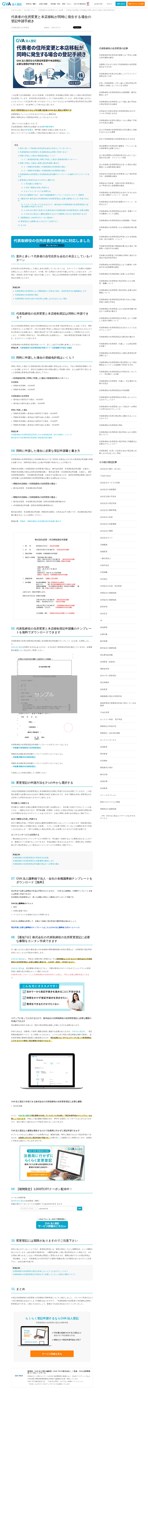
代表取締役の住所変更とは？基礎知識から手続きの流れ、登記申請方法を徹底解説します (50, 291)
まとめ (23, 225)
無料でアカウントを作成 (136, 4)
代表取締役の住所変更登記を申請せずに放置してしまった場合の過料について (44, 1274)
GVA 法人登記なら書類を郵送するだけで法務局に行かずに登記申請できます (56, 214)
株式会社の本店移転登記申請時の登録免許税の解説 (31, 438)
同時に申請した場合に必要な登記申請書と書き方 (39, 163)
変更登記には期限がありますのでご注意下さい (39, 221)
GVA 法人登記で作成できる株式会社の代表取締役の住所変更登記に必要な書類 (57, 210)
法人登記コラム (29, 10)
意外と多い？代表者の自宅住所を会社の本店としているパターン (46, 148)
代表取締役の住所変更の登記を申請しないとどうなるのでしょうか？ (40, 1271)
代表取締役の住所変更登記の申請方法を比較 (31, 857)
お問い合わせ (121, 4)
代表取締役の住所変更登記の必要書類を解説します (33, 861)
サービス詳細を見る (52, 1353)
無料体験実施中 (48, 127)
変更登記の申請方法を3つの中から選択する (37, 180)
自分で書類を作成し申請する (37, 187)
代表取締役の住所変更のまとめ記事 (50, 10)
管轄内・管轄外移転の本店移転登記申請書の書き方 (40, 521)
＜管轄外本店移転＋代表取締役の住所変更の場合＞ (46, 170)
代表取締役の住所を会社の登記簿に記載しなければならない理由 (41, 298)
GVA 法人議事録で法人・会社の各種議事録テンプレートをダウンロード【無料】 (52, 195)
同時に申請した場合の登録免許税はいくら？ (38, 156)
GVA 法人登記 (16, 10)
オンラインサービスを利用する (38, 191)
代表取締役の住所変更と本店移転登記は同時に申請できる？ (44, 152)
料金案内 (29, 130)
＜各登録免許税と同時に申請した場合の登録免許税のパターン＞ (52, 159)
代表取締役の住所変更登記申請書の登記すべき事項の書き (36, 864)
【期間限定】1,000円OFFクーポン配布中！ (37, 218)
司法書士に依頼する (34, 184)
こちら (67, 133)
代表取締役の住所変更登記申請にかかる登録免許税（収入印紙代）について (41, 434)
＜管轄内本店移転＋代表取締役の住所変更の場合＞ (46, 167)
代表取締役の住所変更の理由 (26, 295)
